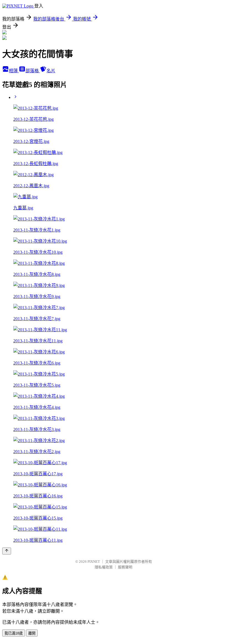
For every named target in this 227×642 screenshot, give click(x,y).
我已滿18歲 (13, 633)
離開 (31, 633)
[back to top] (6, 551)
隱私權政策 (104, 567)
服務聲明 (125, 567)
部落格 (32, 70)
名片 (51, 70)
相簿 (14, 70)
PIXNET (93, 561)
